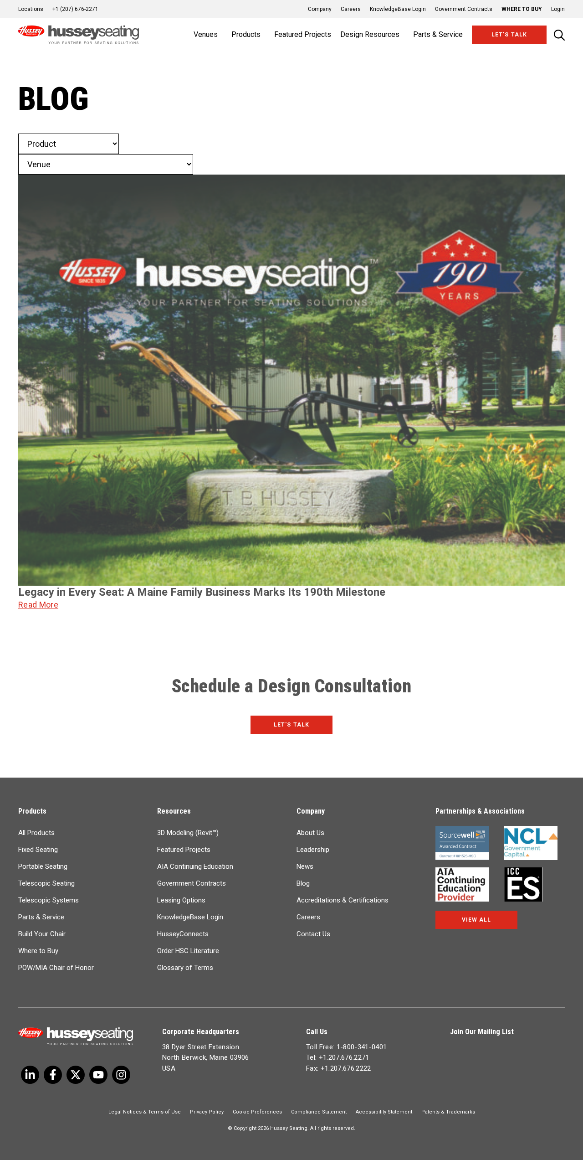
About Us (310, 833)
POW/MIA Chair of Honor (56, 968)
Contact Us (313, 934)
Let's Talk (291, 725)
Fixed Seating (38, 850)
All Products (36, 833)
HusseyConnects (183, 934)
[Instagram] (121, 1075)
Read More (38, 604)
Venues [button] (206, 34)
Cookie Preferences (257, 1112)
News (305, 866)
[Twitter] (30, 1075)
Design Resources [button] (369, 34)
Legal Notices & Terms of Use (144, 1112)
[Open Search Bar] (559, 35)
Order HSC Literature (188, 951)
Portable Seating (42, 866)
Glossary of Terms (185, 968)
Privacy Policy (207, 1112)
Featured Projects (302, 34)
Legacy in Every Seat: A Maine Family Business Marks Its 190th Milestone (201, 592)
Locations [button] (30, 9)
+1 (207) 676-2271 (75, 9)
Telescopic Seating (46, 883)
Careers (351, 9)
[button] (553, 9)
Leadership (313, 850)
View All (476, 920)
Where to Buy (521, 9)
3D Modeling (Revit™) (188, 833)
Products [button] (246, 34)
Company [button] (320, 9)
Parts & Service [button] (438, 34)
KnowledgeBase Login (398, 9)
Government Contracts (463, 9)
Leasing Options (181, 900)
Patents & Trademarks (448, 1112)
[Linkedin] (98, 1075)
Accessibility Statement (384, 1112)
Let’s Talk (509, 34)
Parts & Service (41, 917)
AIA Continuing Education (195, 866)
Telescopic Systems (48, 900)
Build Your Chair (42, 934)
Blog (303, 883)
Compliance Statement (319, 1112)
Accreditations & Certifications (343, 900)
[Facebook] (53, 1075)
